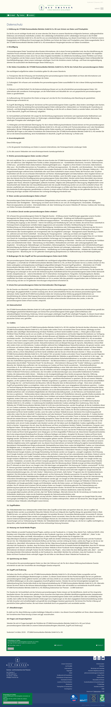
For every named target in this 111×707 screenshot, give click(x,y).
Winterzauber (100, 664)
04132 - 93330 (13, 675)
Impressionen (100, 677)
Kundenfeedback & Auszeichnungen (94, 682)
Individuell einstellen (23, 702)
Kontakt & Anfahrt (99, 686)
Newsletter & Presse (98, 679)
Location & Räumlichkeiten (64, 682)
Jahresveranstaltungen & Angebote (94, 673)
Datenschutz (97, 691)
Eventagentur (68, 689)
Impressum (90, 691)
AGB (103, 689)
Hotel (70, 673)
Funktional (58, 645)
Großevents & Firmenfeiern (64, 675)
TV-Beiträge (100, 684)
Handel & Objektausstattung (96, 670)
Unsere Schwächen (66, 664)
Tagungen (69, 670)
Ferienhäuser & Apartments (64, 677)
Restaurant (69, 684)
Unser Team (100, 675)
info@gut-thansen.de (12, 677)
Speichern (10, 648)
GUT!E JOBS (68, 666)
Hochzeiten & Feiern (66, 679)
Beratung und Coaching (97, 668)
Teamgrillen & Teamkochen (64, 686)
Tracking (100, 645)
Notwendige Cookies (14, 645)
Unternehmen (68, 668)
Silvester (101, 666)
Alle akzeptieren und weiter (10, 702)
